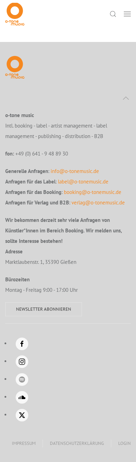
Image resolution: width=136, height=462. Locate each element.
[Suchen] (113, 14)
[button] (127, 14)
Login (124, 443)
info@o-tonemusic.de (75, 171)
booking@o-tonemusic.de (92, 192)
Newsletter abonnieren (43, 309)
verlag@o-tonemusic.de (98, 202)
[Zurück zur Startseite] (14, 14)
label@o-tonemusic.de (83, 181)
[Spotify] (22, 379)
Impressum (24, 443)
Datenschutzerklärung (77, 443)
